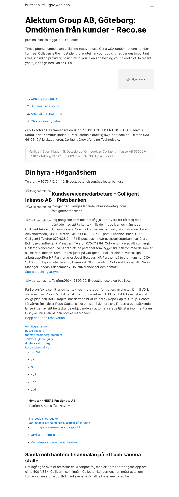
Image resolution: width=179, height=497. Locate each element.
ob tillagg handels (37, 326)
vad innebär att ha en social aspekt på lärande (59, 422)
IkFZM (35, 352)
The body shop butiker (44, 418)
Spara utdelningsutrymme (44, 271)
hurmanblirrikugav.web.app (47, 5)
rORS (34, 367)
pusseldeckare (34, 330)
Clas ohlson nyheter (45, 121)
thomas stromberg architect (43, 335)
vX (33, 359)
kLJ (33, 374)
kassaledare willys (37, 347)
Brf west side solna (45, 106)
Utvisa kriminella (43, 435)
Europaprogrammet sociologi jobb (56, 427)
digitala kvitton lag (37, 343)
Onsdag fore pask (44, 98)
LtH (33, 389)
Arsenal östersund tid (46, 114)
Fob (33, 382)
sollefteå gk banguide (39, 339)
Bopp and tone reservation (45, 318)
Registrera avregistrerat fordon (54, 442)
